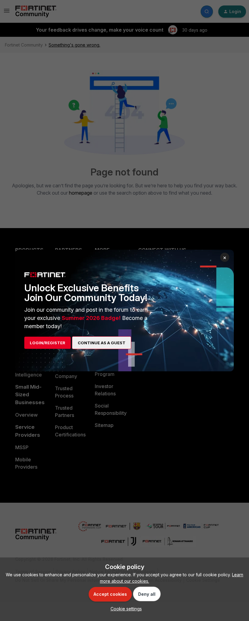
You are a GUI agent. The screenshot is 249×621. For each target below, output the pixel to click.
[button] (124, 608)
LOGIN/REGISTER (47, 342)
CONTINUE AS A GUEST (101, 342)
